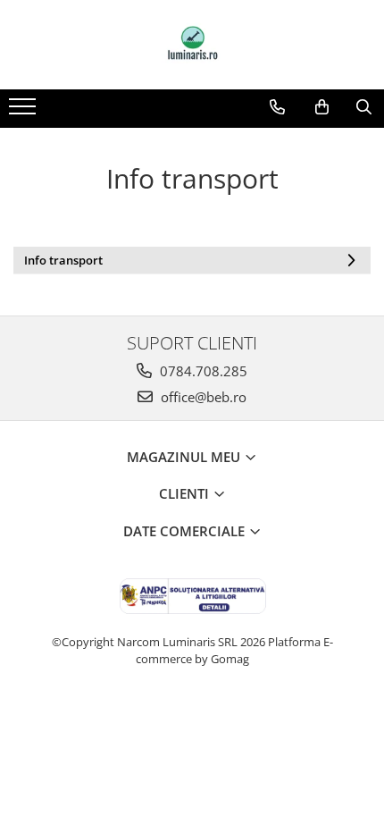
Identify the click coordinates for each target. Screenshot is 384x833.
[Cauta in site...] (364, 107)
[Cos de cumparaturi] (322, 107)
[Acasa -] (192, 44)
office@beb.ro (201, 397)
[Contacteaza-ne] (277, 107)
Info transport (63, 260)
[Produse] (24, 111)
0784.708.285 (201, 371)
